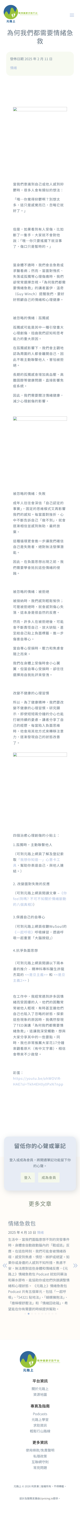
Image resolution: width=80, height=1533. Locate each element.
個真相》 (26, 904)
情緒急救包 (22, 1224)
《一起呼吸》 (24, 932)
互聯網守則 (40, 1461)
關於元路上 (40, 1388)
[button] (25, 1314)
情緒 (13, 67)
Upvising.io (46, 1498)
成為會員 (49, 1177)
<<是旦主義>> (36, 974)
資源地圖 (40, 1394)
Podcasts (40, 1413)
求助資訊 (40, 1425)
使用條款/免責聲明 (40, 1450)
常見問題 (40, 1467)
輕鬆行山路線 (40, 1430)
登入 (27, 1177)
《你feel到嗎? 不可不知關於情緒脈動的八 (40, 898)
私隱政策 (40, 1456)
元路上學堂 (40, 1419)
